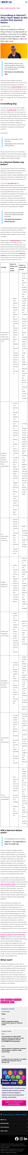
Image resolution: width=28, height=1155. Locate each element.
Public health (17, 999)
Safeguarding (9, 1152)
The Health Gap (12, 183)
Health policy (8, 999)
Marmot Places (16, 87)
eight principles (15, 240)
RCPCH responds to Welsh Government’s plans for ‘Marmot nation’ (12, 1023)
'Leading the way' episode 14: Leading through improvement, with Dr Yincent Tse (14, 1060)
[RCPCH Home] (5, 2)
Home (2, 8)
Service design (5, 1002)
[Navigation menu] (26, 2)
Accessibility (20, 1150)
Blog (2, 999)
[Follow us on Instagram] (21, 1139)
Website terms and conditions (6, 1150)
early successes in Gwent (8, 884)
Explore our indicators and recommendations (14, 1103)
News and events (10, 8)
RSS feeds (14, 1152)
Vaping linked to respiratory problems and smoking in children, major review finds (14, 1050)
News (18, 8)
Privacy (15, 1150)
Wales (12, 1002)
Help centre (2, 1152)
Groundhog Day (11, 110)
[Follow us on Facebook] (17, 1139)
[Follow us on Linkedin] (25, 1139)
